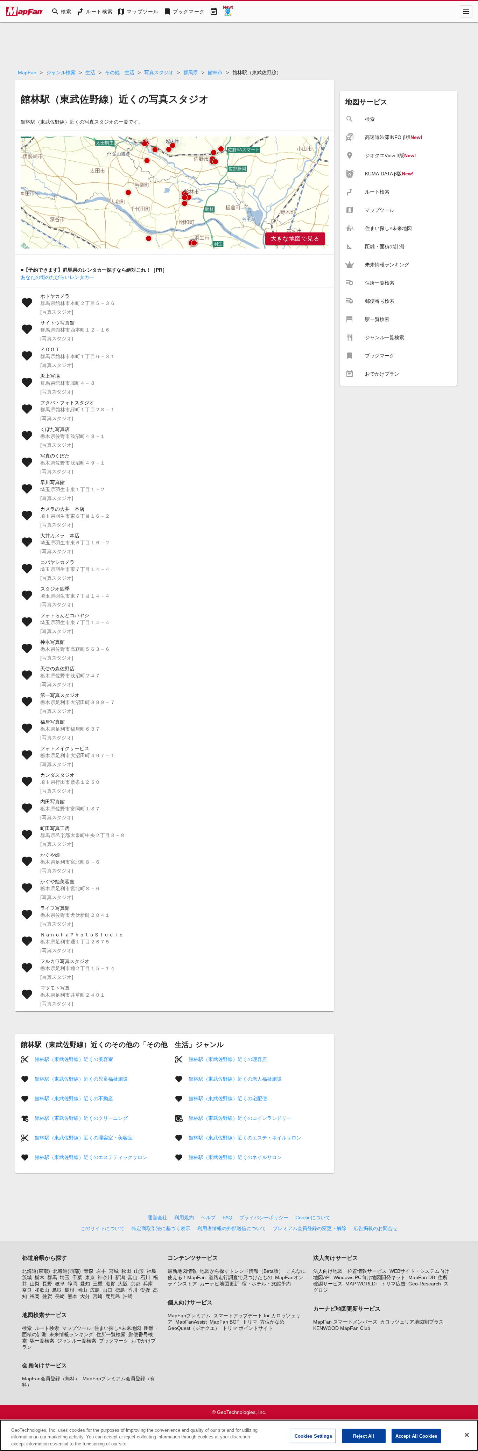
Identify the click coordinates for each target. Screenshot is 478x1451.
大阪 (123, 1283)
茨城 (27, 1277)
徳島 (120, 1290)
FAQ (227, 1217)
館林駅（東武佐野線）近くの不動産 (74, 1098)
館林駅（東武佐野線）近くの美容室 (74, 1059)
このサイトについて (102, 1228)
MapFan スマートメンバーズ (345, 1322)
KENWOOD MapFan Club (341, 1328)
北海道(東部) (36, 1271)
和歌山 (42, 1290)
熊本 (72, 1296)
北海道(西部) (67, 1271)
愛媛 (145, 1290)
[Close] (467, 1435)
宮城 (114, 1271)
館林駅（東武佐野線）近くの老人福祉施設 (235, 1079)
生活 (90, 72)
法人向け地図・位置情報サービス (350, 1271)
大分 (85, 1296)
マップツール (76, 1328)
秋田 (126, 1271)
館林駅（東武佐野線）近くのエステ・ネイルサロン (245, 1137)
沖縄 (128, 1296)
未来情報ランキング (71, 1334)
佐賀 (47, 1296)
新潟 (120, 1277)
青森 (88, 1271)
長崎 (60, 1296)
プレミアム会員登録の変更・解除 (309, 1228)
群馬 (52, 1277)
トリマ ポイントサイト (248, 1328)
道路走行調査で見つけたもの (240, 1277)
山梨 (35, 1283)
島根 (70, 1290)
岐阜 (60, 1283)
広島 (95, 1290)
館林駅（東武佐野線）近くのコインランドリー (240, 1118)
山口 (107, 1290)
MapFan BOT (225, 1322)
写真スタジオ (159, 72)
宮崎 (98, 1296)
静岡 (72, 1283)
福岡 (35, 1296)
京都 (135, 1283)
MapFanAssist (191, 1322)
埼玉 (65, 1277)
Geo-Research (424, 1283)
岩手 (101, 1271)
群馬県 (190, 72)
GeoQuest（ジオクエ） (194, 1328)
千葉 (77, 1277)
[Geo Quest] (228, 12)
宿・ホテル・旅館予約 (266, 1283)
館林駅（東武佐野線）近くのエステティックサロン (91, 1157)
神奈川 (105, 1277)
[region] (175, 193)
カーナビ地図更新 (219, 1283)
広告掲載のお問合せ (375, 1228)
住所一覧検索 (111, 1334)
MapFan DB (421, 1277)
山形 (139, 1271)
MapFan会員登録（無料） (51, 1378)
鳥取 (57, 1290)
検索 (27, 1328)
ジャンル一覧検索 (76, 1341)
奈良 (27, 1290)
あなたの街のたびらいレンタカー (57, 277)
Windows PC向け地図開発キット (369, 1277)
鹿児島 (112, 1296)
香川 (133, 1290)
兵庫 (148, 1283)
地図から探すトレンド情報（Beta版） (241, 1271)
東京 (90, 1277)
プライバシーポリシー (263, 1217)
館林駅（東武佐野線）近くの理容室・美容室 (84, 1137)
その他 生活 (119, 72)
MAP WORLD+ (361, 1283)
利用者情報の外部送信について (231, 1228)
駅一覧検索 (42, 1341)
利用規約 (184, 1217)
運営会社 (157, 1217)
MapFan (27, 72)
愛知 (85, 1283)
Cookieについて (312, 1217)
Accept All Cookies (416, 1435)
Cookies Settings (313, 1435)
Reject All (363, 1435)
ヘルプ (208, 1217)
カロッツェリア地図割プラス (412, 1322)
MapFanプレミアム (189, 1315)
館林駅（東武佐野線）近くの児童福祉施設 (81, 1079)
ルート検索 (47, 1328)
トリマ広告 (393, 1283)
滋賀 (110, 1283)
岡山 (82, 1290)
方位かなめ (272, 1322)
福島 (151, 1271)
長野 (47, 1283)
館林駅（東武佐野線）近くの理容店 (228, 1059)
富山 (133, 1277)
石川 (145, 1277)
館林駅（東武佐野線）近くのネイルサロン (235, 1157)
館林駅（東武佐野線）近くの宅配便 (228, 1098)
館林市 (215, 72)
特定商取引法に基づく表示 (161, 1228)
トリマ (249, 1322)
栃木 (39, 1277)
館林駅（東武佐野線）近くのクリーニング (81, 1118)
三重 (98, 1283)
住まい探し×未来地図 (117, 1328)
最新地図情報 (182, 1271)
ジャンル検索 (61, 72)
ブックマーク (113, 1341)
